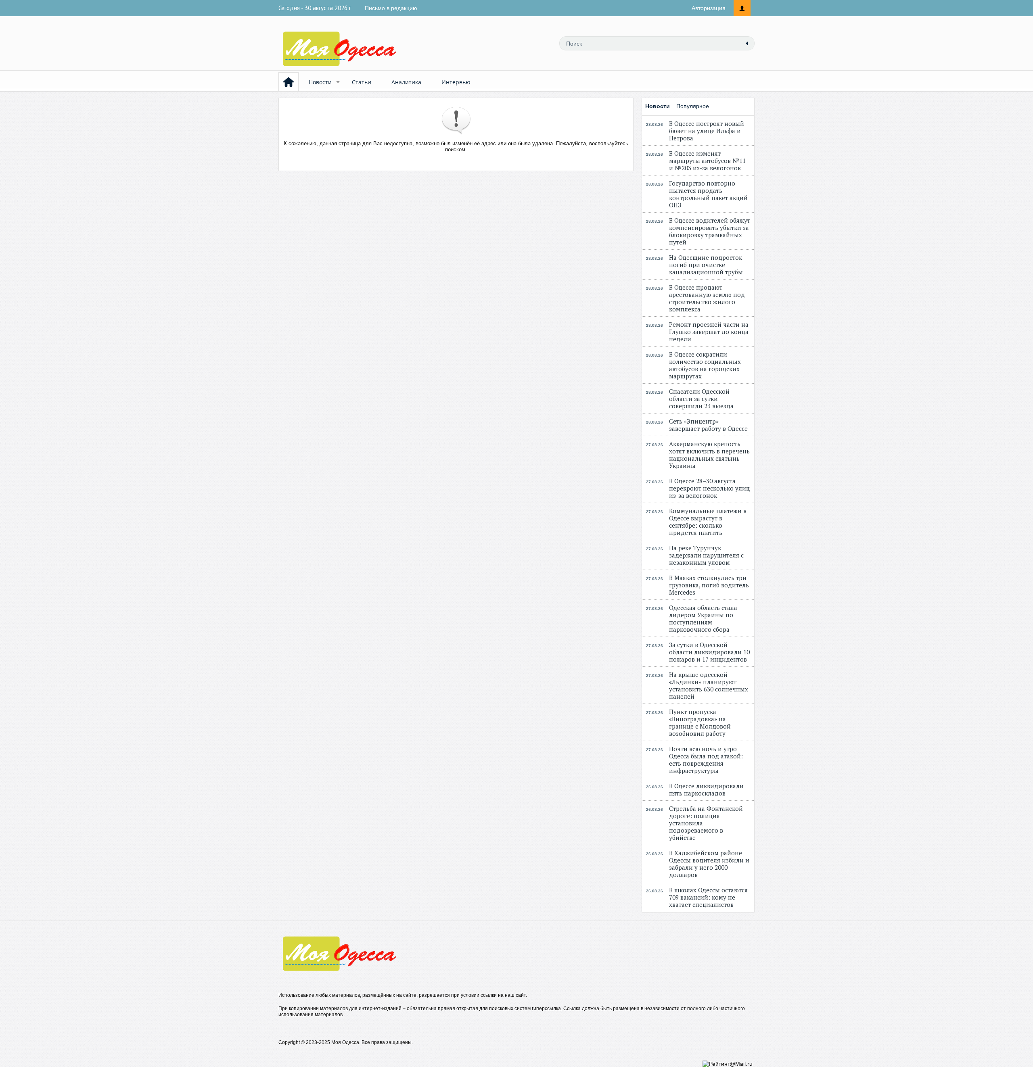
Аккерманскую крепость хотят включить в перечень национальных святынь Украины (709, 454)
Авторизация (709, 8)
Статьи (361, 82)
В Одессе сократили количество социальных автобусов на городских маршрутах (705, 365)
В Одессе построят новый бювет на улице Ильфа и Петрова (706, 131)
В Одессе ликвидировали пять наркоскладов (706, 789)
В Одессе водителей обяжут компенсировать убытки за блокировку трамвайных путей (709, 231)
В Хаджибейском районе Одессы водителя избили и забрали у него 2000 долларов (709, 863)
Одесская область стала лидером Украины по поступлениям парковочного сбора (703, 618)
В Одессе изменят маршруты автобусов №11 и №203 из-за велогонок (707, 160)
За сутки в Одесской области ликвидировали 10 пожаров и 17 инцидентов (709, 652)
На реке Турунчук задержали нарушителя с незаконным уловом (706, 555)
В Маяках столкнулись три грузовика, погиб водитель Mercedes (709, 585)
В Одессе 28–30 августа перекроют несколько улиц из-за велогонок (709, 488)
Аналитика (406, 82)
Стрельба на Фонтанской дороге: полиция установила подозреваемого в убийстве (706, 823)
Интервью (455, 82)
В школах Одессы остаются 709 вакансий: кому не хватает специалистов (708, 897)
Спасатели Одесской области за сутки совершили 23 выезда (701, 398)
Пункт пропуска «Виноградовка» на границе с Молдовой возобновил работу (700, 722)
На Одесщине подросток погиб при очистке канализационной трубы (706, 265)
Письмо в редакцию (391, 8)
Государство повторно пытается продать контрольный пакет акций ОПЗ (708, 194)
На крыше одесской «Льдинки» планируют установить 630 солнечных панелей (708, 685)
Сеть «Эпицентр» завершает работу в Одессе (708, 425)
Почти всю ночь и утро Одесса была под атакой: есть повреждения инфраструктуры (706, 759)
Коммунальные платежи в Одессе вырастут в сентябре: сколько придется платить (708, 521)
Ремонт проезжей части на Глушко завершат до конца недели (709, 331)
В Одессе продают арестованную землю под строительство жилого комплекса (707, 298)
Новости (320, 82)
